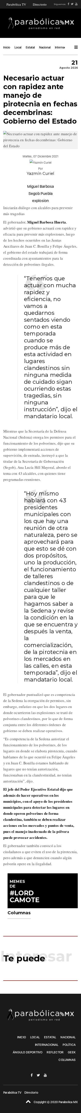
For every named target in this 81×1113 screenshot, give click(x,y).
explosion (40, 200)
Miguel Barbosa (40, 186)
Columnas (67, 1060)
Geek (72, 1052)
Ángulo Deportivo (27, 1052)
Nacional (45, 47)
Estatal (30, 47)
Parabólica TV (16, 4)
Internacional (63, 47)
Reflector (55, 1052)
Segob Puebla (40, 193)
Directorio (40, 4)
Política (69, 1044)
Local (17, 47)
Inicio (6, 47)
